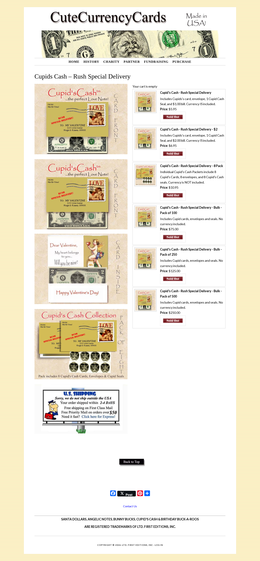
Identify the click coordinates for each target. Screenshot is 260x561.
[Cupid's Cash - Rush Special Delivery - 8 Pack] (145, 186)
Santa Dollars (130, 32)
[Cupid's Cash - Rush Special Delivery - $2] (145, 149)
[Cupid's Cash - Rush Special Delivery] (145, 112)
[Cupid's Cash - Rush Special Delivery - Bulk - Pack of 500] (145, 311)
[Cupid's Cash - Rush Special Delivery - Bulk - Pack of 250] (145, 269)
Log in (159, 545)
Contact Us (130, 506)
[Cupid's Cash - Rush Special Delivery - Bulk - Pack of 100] (145, 227)
